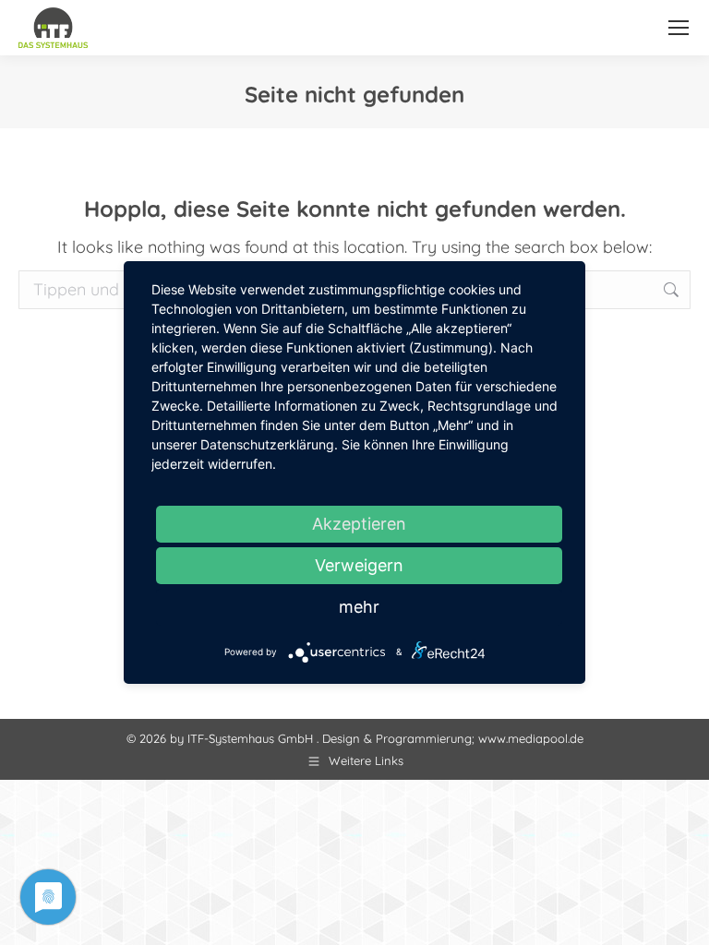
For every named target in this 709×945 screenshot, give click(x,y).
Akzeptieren (359, 523)
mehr (359, 606)
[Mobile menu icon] (679, 28)
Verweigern (359, 565)
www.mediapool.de (530, 738)
